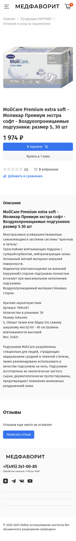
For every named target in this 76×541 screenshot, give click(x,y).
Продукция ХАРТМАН (36, 19)
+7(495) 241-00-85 (20, 466)
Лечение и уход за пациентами (26, 24)
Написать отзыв (18, 434)
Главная (9, 19)
